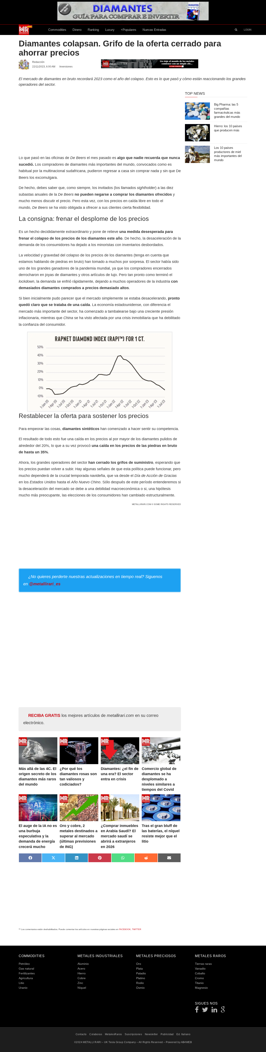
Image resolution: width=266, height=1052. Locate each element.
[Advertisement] (100, 120)
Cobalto (200, 973)
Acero (81, 968)
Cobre (82, 978)
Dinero (77, 29)
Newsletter (151, 1034)
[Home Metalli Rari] (32, 30)
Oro (138, 963)
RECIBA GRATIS (44, 715)
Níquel (82, 987)
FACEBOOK (125, 929)
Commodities (57, 29)
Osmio (140, 987)
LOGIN (247, 29)
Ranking (93, 29)
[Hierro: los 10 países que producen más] (197, 132)
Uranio (23, 987)
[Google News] (222, 1011)
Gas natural (26, 968)
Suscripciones (133, 1034)
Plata (139, 968)
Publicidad (167, 1034)
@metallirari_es (44, 584)
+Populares (128, 29)
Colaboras (95, 1034)
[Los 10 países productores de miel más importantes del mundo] (197, 154)
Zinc (80, 983)
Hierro (82, 973)
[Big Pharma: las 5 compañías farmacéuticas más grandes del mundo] (197, 111)
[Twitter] (205, 1011)
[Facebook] (197, 1011)
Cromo (199, 978)
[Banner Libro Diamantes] (133, 19)
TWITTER (136, 929)
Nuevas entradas (154, 29)
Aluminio (83, 963)
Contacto (81, 1034)
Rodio (140, 983)
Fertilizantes (27, 973)
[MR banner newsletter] (149, 63)
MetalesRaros (113, 1034)
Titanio (199, 983)
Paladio (141, 973)
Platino (140, 978)
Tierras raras (203, 963)
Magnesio (201, 987)
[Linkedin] (214, 1011)
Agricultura (26, 978)
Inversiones (66, 66)
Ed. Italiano (183, 1034)
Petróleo (24, 963)
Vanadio (200, 968)
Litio (21, 983)
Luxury (110, 29)
